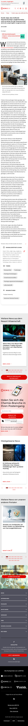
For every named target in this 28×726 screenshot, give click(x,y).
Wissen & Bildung (6, 626)
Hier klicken (14, 421)
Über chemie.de (14, 711)
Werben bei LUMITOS (13, 705)
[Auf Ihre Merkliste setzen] (23, 9)
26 (15, 560)
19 (18, 558)
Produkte (4, 604)
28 (18, 560)
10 (21, 370)
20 (20, 558)
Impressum (7, 720)
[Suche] (15, 8)
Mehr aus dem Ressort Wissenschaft (14, 377)
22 (9, 560)
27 (17, 560)
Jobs (2, 620)
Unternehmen (5, 598)
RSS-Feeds (4, 631)
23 (10, 560)
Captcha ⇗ (19, 423)
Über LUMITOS (13, 708)
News (2, 593)
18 (17, 558)
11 (13, 489)
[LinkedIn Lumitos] (14, 699)
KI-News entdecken (14, 576)
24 (12, 560)
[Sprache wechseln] (20, 8)
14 (10, 558)
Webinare (4, 615)
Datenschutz (21, 720)
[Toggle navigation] (26, 9)
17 (15, 558)
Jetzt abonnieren (14, 655)
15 (12, 558)
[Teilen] (18, 8)
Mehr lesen (4, 431)
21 (21, 558)
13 (9, 558)
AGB (14, 720)
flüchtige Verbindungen (7, 47)
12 (14, 489)
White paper (4, 609)
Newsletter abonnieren (12, 416)
